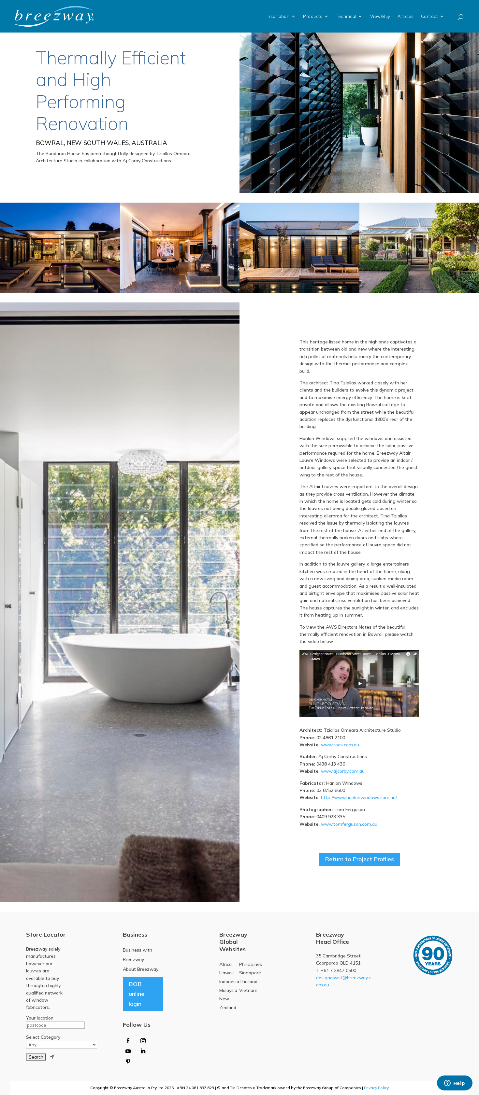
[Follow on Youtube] (128, 1051)
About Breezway (140, 969)
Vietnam (248, 990)
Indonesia (229, 981)
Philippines (250, 964)
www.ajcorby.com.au (343, 771)
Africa (225, 964)
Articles (406, 16)
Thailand (248, 981)
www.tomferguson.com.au (349, 824)
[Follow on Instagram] (143, 1040)
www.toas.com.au (340, 745)
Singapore (250, 973)
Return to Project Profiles (359, 859)
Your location (39, 1018)
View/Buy (380, 16)
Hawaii (226, 973)
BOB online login (136, 994)
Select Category (43, 1037)
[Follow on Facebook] (128, 1040)
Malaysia (228, 990)
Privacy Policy (376, 1087)
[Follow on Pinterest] (128, 1061)
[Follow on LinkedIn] (143, 1051)
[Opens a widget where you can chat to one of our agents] (454, 1083)
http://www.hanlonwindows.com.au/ (359, 797)
